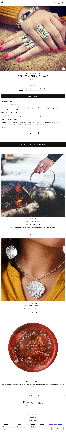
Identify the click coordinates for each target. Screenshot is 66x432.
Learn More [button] (12, 429)
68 (40, 89)
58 (21, 89)
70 (44, 89)
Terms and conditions (33, 415)
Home (26, 73)
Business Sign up (33, 420)
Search (33, 412)
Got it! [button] (57, 428)
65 (35, 89)
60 (26, 89)
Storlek (33, 85)
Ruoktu (33, 390)
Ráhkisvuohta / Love (35, 73)
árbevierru (33, 234)
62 (30, 89)
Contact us (33, 417)
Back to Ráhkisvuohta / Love (34, 144)
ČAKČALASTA (33, 312)
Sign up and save (33, 395)
